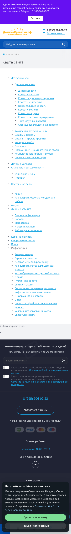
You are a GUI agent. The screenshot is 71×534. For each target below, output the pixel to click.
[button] (57, 30)
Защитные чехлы (25, 173)
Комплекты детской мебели (31, 131)
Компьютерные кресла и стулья (34, 153)
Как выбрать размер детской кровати (37, 273)
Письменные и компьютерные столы (37, 149)
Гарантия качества (26, 258)
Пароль (19, 219)
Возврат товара (24, 254)
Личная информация (27, 215)
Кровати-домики (28, 109)
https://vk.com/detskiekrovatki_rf (35, 464)
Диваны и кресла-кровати (30, 138)
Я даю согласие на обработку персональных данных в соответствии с (39, 370)
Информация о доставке (29, 295)
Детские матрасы (21, 163)
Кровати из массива (30, 102)
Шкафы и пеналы (25, 134)
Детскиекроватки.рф (13, 325)
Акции (18, 193)
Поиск (14, 244)
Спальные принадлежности (27, 167)
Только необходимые (35, 525)
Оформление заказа (23, 240)
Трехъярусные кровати (32, 120)
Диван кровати (27, 90)
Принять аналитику (36, 517)
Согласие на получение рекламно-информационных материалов (39, 383)
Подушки (20, 177)
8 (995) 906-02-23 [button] (35, 399)
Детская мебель (20, 78)
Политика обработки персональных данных (39, 371)
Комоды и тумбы (24, 142)
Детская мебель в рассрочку (31, 261)
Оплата (19, 277)
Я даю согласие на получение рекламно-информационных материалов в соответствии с (39, 380)
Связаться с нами (25, 314)
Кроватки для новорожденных (36, 98)
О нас (18, 299)
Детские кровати (25, 84)
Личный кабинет (21, 208)
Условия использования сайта (33, 311)
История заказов (25, 226)
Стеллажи (20, 146)
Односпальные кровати (32, 105)
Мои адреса (22, 222)
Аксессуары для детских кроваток (38, 124)
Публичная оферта (26, 280)
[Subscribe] (63, 360)
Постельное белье (22, 184)
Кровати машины (28, 94)
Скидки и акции (24, 284)
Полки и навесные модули (30, 157)
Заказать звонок (56, 33)
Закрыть (35, 18)
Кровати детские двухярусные (36, 117)
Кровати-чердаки (28, 113)
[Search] (63, 44)
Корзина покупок (21, 236)
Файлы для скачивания (28, 230)
